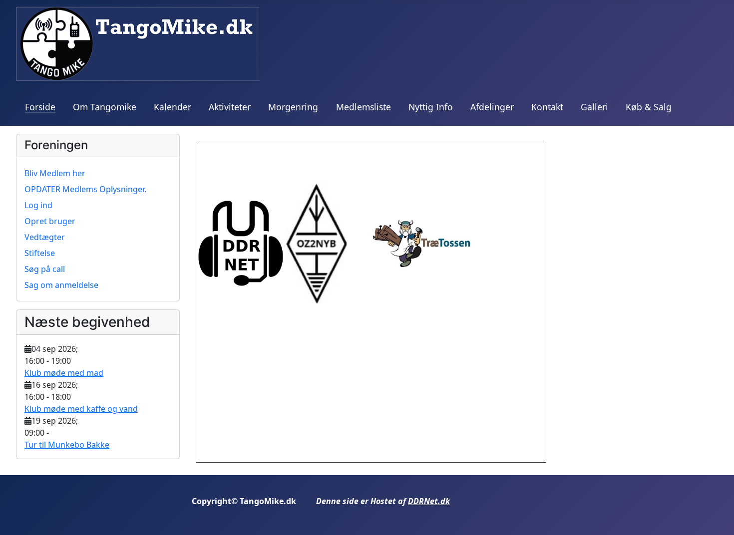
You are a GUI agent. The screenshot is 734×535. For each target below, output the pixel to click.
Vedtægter (44, 237)
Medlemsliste (363, 107)
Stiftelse (39, 253)
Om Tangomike (104, 107)
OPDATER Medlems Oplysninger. (85, 189)
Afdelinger (492, 107)
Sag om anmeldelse (61, 284)
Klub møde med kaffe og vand (81, 408)
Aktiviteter (230, 107)
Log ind (38, 205)
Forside (40, 107)
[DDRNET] (241, 242)
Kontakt (547, 107)
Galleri (594, 107)
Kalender (172, 107)
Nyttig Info (430, 107)
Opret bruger (49, 221)
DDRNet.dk (429, 501)
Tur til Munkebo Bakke (66, 444)
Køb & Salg (649, 107)
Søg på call (44, 269)
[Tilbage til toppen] (716, 516)
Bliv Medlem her (54, 173)
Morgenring (293, 107)
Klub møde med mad (63, 372)
